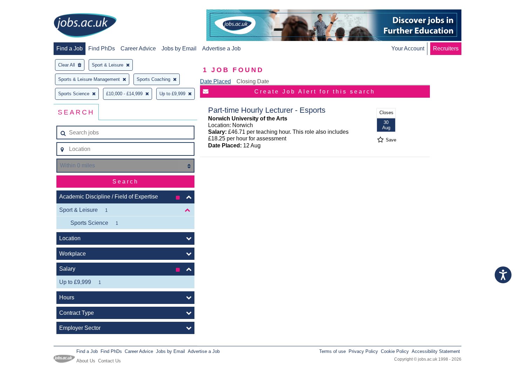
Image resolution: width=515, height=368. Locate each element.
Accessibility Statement (436, 351)
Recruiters (446, 48)
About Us (85, 360)
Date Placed (215, 81)
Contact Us (109, 360)
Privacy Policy (363, 351)
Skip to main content (28, 6)
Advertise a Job (221, 48)
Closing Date (252, 81)
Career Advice (138, 48)
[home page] (85, 26)
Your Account (407, 48)
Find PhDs (101, 48)
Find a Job (69, 48)
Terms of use (332, 351)
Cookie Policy (395, 351)
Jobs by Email (179, 48)
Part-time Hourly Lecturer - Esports (266, 110)
